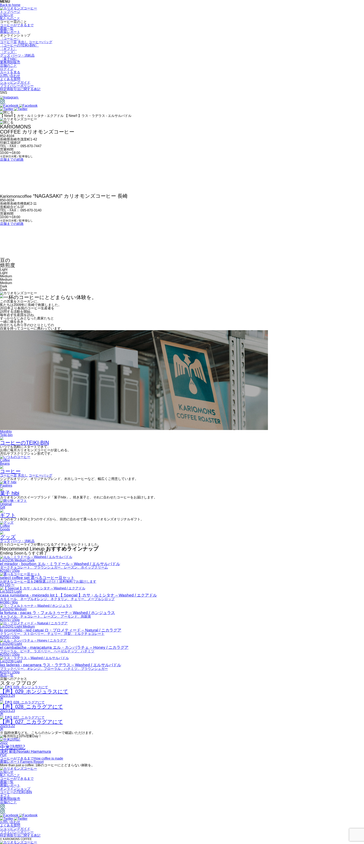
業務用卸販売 (10, 62)
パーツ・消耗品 (23, 55)
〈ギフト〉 (8, 49)
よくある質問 (10, 79)
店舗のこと (8, 65)
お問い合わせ (10, 75)
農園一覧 (6, 28)
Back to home (10, 5)
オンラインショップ (15, 789)
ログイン (6, 69)
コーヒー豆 (8, 42)
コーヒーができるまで (17, 25)
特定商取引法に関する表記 (20, 89)
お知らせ (6, 15)
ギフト (5, 795)
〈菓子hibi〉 (9, 59)
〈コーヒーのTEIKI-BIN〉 (19, 45)
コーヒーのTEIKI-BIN (16, 792)
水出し (23, 42)
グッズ (5, 55)
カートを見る (10, 72)
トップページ (10, 11)
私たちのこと (10, 18)
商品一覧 (6, 675)
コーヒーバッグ (40, 42)
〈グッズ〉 (8, 52)
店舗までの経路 (12, 159)
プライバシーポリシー (17, 86)
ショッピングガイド (15, 82)
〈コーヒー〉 (10, 38)
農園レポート (10, 32)
